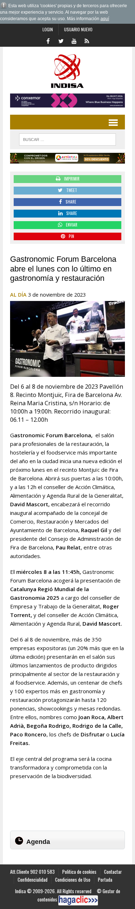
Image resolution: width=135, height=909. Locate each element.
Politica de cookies (79, 871)
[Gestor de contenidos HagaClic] (78, 900)
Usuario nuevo (78, 29)
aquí (104, 18)
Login (47, 29)
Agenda (38, 841)
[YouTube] (74, 40)
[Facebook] (48, 40)
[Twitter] (61, 40)
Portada (105, 879)
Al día (18, 294)
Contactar (113, 871)
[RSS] (87, 40)
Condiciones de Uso (72, 879)
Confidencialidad (33, 879)
